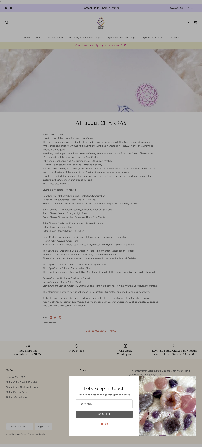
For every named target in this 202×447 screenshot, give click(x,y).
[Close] (191, 380)
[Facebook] (102, 424)
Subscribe (104, 414)
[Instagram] (106, 424)
